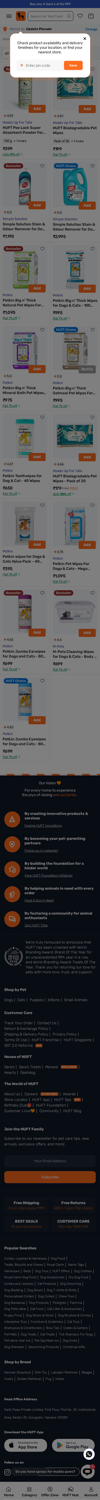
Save (73, 65)
